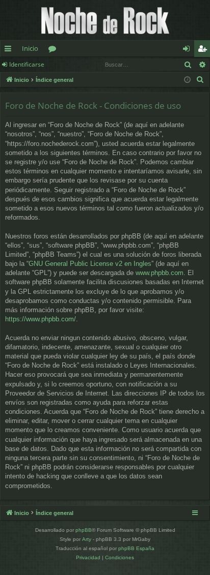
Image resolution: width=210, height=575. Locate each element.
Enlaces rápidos (10, 50)
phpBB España (136, 548)
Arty (86, 539)
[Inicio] (105, 20)
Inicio (30, 48)
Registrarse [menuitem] (204, 50)
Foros (54, 50)
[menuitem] (200, 79)
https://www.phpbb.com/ (40, 319)
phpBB (83, 530)
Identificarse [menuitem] (188, 50)
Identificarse (26, 64)
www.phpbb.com (159, 273)
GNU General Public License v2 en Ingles (90, 263)
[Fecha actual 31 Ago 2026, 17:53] (187, 80)
